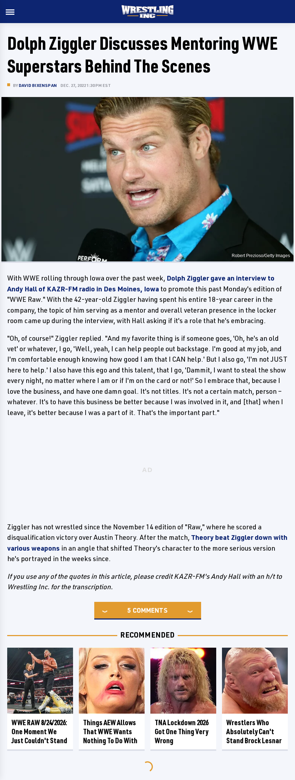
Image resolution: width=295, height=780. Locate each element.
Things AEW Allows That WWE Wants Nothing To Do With (110, 731)
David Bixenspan (38, 85)
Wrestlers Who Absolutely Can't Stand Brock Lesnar (254, 731)
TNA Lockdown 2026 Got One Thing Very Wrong (181, 731)
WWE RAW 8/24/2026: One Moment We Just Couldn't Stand (39, 731)
